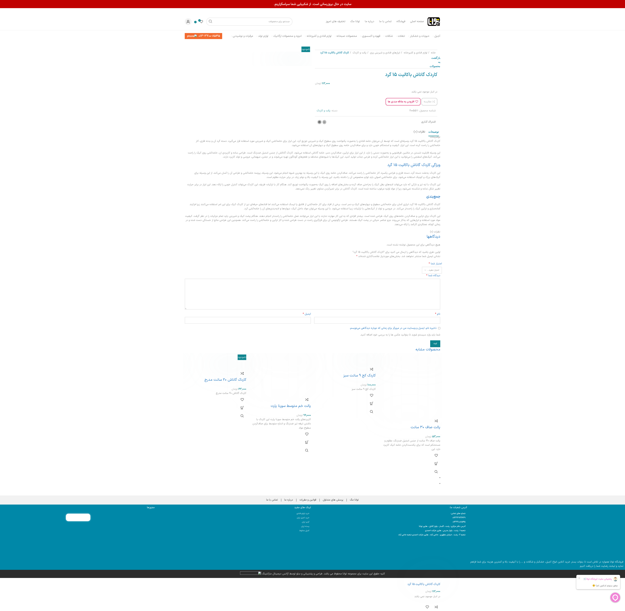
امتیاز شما (435, 264)
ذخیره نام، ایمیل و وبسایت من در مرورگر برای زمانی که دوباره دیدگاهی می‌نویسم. (393, 328)
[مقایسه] (436, 421)
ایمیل (307, 314)
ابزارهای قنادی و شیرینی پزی (384, 53)
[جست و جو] (210, 22)
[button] (436, 463)
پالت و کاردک (359, 53)
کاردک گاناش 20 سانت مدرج (225, 379)
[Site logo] (433, 21)
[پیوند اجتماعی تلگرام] (319, 122)
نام (437, 314)
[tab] (433, 132)
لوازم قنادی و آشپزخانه (415, 53)
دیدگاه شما (433, 276)
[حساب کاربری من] (188, 21)
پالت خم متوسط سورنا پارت (291, 406)
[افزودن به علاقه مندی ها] (436, 455)
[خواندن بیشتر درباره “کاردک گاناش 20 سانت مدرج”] (242, 408)
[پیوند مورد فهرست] (390, 517)
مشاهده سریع (436, 472)
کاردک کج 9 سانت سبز (359, 375)
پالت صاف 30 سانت (425, 427)
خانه (433, 53)
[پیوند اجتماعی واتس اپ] (324, 122)
